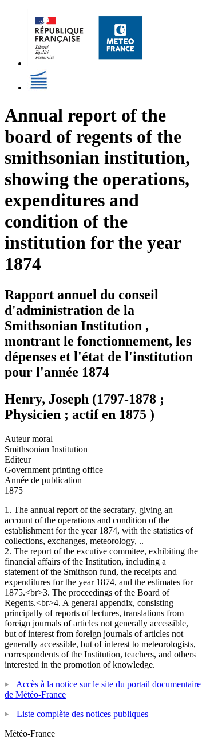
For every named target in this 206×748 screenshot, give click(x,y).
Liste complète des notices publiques (82, 714)
